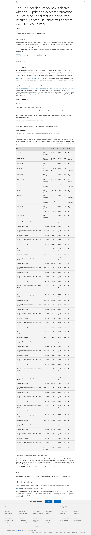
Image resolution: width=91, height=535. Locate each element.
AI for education (35, 526)
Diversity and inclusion (77, 520)
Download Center (22, 511)
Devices (41, 2)
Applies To (19, 28)
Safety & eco (62, 532)
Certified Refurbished (22, 520)
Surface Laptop (7, 511)
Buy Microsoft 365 (65, 2)
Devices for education (36, 511)
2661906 (18, 54)
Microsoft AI (48, 509)
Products (35, 2)
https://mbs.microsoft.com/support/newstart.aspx (28, 78)
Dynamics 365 (48, 513)
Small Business (48, 525)
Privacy (45, 532)
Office (30, 2)
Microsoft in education (36, 509)
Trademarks (56, 532)
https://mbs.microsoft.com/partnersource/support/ (28, 85)
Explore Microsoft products (9, 522)
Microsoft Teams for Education (38, 513)
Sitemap (32, 532)
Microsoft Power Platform (50, 518)
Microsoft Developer (63, 511)
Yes (49, 501)
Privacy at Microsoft (77, 515)
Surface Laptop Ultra (8, 513)
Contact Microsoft (39, 532)
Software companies (63, 522)
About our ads (74, 532)
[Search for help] (81, 1)
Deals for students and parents (38, 523)
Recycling (68, 532)
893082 (18, 120)
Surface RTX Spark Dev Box (9, 515)
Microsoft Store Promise (23, 522)
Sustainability (76, 525)
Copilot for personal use (9, 520)
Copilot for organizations (9, 518)
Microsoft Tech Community (64, 518)
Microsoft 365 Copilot (49, 522)
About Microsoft (76, 511)
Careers (75, 509)
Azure (61, 509)
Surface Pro (6, 509)
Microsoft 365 (25, 2)
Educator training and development (36, 521)
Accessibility (76, 522)
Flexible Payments (22, 525)
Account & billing (49, 2)
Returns (20, 515)
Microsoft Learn (62, 513)
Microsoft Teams (48, 520)
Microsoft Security (49, 511)
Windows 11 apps (8, 525)
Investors (75, 518)
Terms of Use (66, 495)
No (58, 501)
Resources (56, 2)
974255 (18, 488)
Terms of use (50, 532)
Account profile (21, 509)
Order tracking (21, 518)
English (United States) (11, 530)
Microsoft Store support (23, 513)
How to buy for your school (37, 518)
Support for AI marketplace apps (65, 515)
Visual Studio (62, 525)
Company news (76, 513)
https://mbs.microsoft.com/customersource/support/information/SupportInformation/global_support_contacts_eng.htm (45, 88)
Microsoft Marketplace (64, 520)
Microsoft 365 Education (37, 515)
